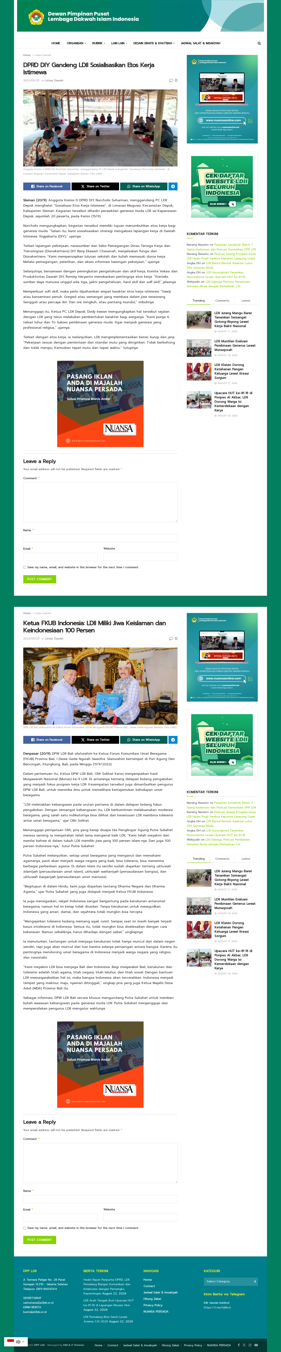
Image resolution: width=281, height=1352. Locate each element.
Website (109, 548)
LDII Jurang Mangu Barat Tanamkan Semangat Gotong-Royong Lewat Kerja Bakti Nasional (233, 319)
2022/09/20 (31, 80)
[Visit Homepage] (140, 19)
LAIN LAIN (117, 43)
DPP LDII (39, 1345)
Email (28, 549)
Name (28, 530)
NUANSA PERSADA (156, 1311)
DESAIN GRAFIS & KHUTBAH (153, 43)
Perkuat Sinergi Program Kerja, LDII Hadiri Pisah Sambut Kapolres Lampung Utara (221, 256)
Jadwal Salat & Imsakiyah (161, 1292)
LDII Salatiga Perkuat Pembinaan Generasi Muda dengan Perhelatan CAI (218, 284)
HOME (56, 43)
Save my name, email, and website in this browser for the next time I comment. (83, 567)
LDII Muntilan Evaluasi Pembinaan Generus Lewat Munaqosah (235, 345)
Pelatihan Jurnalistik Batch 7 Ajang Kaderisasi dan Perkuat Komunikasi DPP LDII (221, 247)
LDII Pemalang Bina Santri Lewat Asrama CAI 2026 (105, 1319)
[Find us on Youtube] (256, 1345)
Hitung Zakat (152, 1299)
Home (27, 55)
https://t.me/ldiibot (217, 1307)
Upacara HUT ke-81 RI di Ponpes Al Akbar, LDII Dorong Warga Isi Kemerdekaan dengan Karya (233, 402)
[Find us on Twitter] (244, 1345)
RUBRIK (97, 43)
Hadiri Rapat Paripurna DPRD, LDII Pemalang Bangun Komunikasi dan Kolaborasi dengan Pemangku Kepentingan (107, 1287)
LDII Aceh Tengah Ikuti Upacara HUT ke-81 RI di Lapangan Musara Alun (109, 1302)
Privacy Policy (153, 1305)
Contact (149, 1286)
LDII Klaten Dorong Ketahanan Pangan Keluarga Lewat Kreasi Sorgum (232, 371)
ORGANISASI (75, 43)
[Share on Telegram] (173, 186)
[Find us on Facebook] (239, 1345)
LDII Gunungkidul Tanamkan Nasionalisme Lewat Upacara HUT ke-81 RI (216, 274)
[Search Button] (259, 43)
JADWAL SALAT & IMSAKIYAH (200, 43)
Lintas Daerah (42, 55)
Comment (31, 478)
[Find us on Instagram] (250, 1345)
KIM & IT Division (73, 1345)
